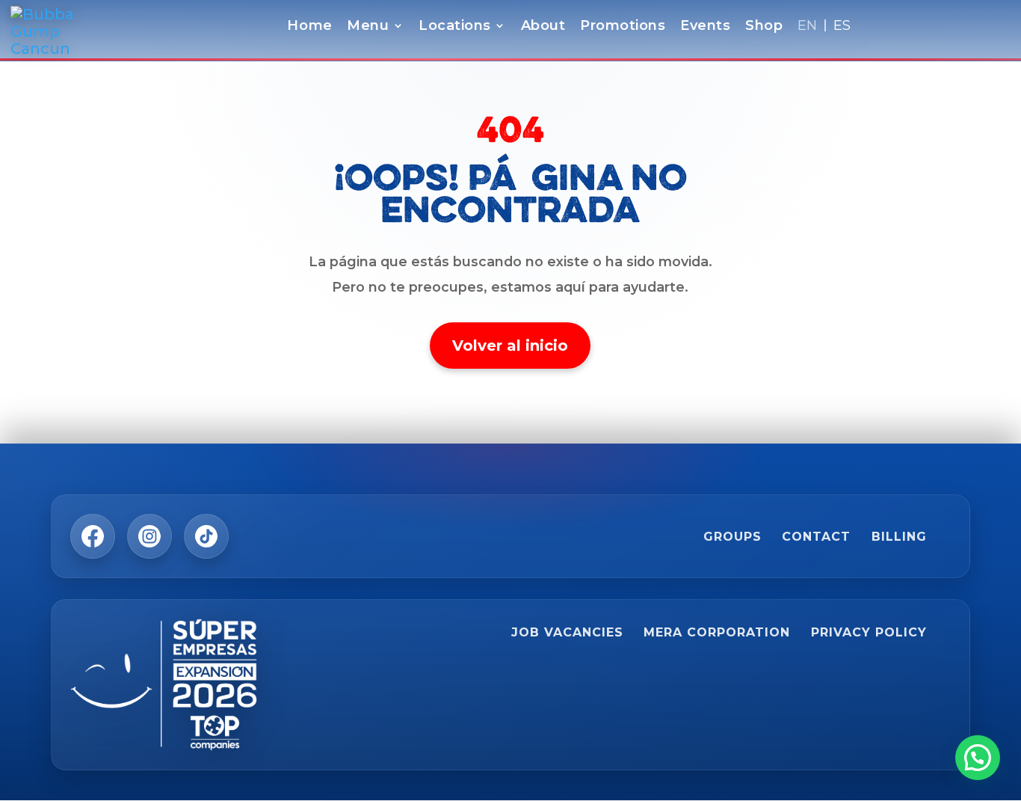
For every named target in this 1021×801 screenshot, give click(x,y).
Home (309, 27)
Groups (732, 537)
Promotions (622, 27)
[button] (977, 757)
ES (842, 27)
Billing (899, 537)
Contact (816, 537)
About (543, 27)
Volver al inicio (510, 346)
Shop (764, 27)
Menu (368, 27)
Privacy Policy (869, 632)
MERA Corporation (717, 632)
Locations (455, 27)
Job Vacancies (567, 632)
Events (705, 27)
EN (808, 27)
